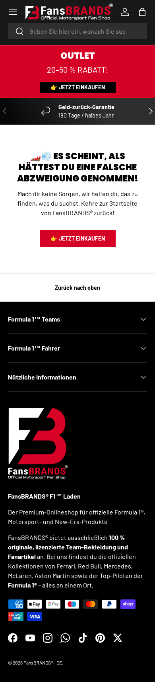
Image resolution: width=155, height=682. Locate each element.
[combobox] (77, 31)
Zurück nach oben (77, 287)
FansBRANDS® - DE (42, 662)
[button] (142, 12)
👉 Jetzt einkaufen (77, 87)
